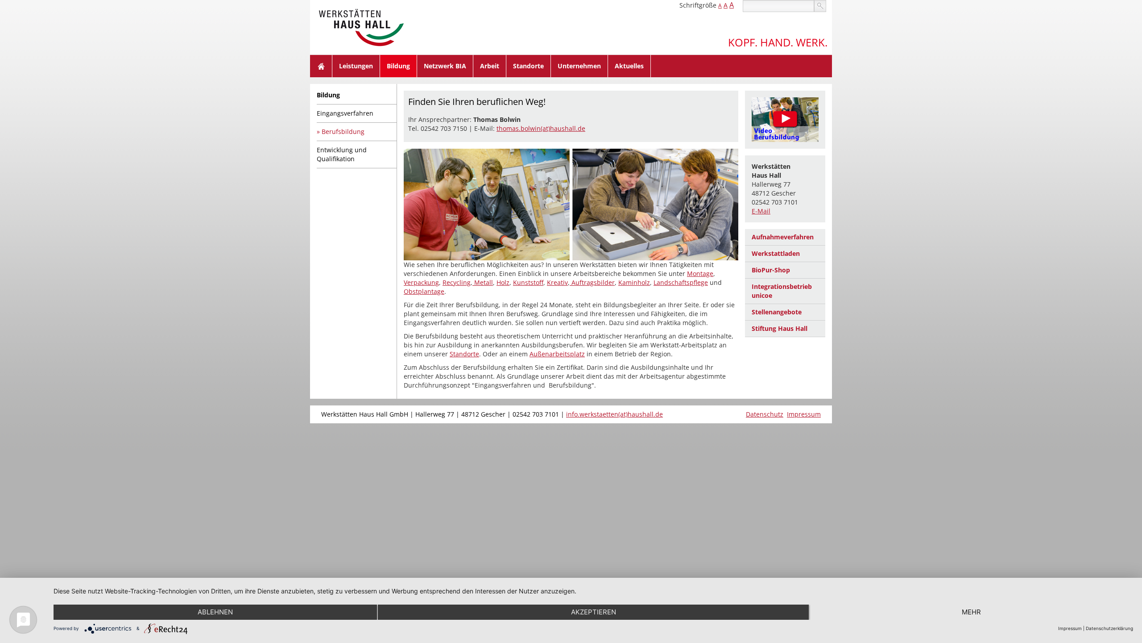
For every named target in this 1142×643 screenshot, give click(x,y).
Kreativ (557, 282)
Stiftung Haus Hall (779, 328)
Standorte (528, 66)
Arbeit (489, 66)
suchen (820, 6)
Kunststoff (528, 282)
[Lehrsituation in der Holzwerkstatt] (785, 119)
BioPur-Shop (771, 270)
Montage (700, 273)
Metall (482, 282)
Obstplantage (424, 291)
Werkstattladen (776, 253)
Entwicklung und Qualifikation (342, 154)
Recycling (457, 282)
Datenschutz (764, 414)
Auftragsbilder (592, 282)
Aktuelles (629, 66)
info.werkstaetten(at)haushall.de (614, 414)
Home (321, 66)
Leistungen (356, 66)
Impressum (804, 414)
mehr (971, 612)
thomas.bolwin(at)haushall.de (541, 128)
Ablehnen (215, 612)
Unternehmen (579, 66)
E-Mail (761, 211)
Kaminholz (634, 282)
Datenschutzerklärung (1109, 628)
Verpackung (421, 282)
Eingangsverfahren (345, 113)
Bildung (398, 66)
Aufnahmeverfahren (783, 237)
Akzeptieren (593, 612)
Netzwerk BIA (445, 66)
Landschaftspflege (681, 282)
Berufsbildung (343, 131)
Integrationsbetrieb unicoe (782, 291)
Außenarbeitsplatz (557, 354)
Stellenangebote (777, 312)
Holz (503, 282)
